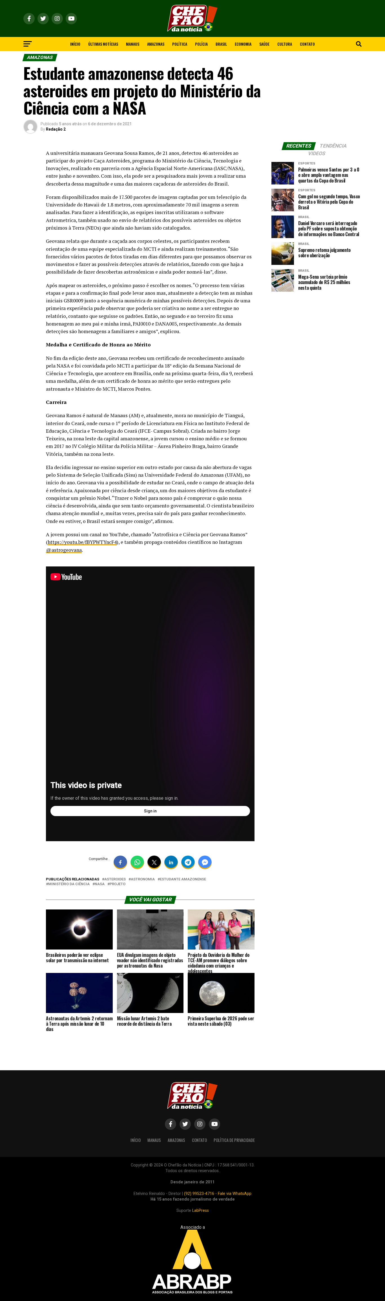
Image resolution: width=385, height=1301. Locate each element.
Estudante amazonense (183, 879)
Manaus (132, 44)
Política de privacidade (234, 1140)
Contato (307, 44)
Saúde (264, 44)
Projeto (117, 884)
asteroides (115, 879)
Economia (243, 44)
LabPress (200, 1210)
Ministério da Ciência (69, 884)
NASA (100, 884)
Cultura (284, 44)
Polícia (201, 44)
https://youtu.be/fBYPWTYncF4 (82, 542)
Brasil (221, 44)
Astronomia (143, 879)
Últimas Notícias (103, 44)
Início (75, 44)
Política (179, 44)
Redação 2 (56, 129)
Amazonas (155, 44)
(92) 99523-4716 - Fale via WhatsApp (217, 1193)
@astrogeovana (64, 550)
